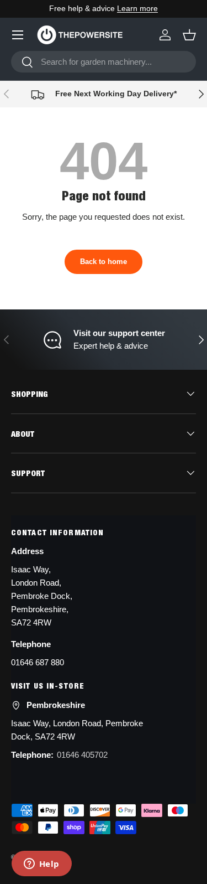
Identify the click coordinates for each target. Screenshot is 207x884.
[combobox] (103, 62)
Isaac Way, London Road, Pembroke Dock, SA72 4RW (77, 729)
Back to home (103, 261)
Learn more (137, 8)
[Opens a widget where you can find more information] (41, 864)
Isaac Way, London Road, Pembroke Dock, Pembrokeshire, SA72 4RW (41, 596)
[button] (189, 35)
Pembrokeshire (55, 705)
